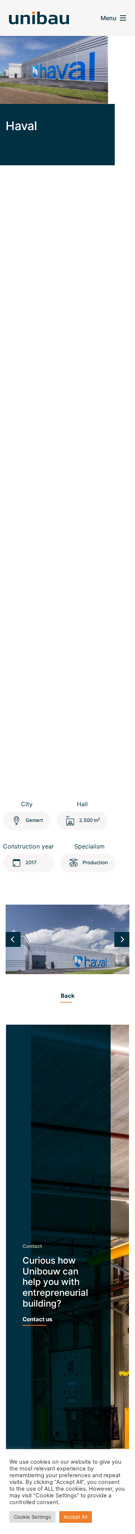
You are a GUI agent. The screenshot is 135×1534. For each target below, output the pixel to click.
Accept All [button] (75, 1517)
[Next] (121, 939)
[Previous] (13, 939)
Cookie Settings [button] (32, 1517)
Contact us (37, 1319)
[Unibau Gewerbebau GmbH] (39, 18)
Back (68, 995)
